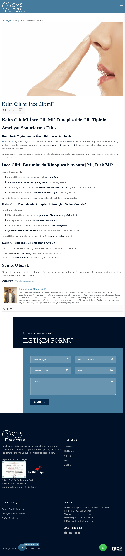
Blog (15, 20)
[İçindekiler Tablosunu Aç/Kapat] (19, 110)
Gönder (38, 402)
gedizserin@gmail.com (83, 521)
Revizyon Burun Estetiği (13, 513)
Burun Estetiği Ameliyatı (13, 509)
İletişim (67, 464)
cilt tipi (72, 141)
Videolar (68, 455)
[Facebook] (8, 308)
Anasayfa (6, 20)
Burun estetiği (9, 141)
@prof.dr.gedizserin (24, 280)
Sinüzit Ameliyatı (10, 518)
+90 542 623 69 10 (82, 514)
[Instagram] (4, 308)
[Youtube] (11, 308)
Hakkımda (69, 451)
